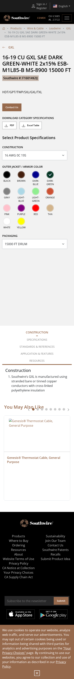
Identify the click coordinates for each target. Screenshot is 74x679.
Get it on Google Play (53, 614)
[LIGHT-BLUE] (21, 191)
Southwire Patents (55, 550)
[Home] (3, 28)
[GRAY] (6, 191)
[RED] (35, 208)
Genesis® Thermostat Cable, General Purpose (34, 460)
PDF (11, 125)
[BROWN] (21, 174)
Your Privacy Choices (18, 572)
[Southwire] (17, 18)
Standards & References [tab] (37, 346)
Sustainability (55, 536)
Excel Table (33, 125)
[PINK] (6, 208)
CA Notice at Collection (18, 568)
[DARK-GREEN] (50, 174)
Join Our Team (55, 541)
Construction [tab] (37, 332)
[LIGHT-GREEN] (35, 191)
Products (16, 28)
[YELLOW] (21, 221)
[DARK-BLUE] (35, 174)
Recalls (56, 554)
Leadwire (55, 28)
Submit (61, 600)
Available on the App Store (20, 614)
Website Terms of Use (18, 559)
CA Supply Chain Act (18, 577)
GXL (68, 28)
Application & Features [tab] (37, 353)
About (18, 554)
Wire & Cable (35, 28)
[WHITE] (6, 221)
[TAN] (50, 208)
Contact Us (12, 107)
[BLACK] (6, 174)
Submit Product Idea (55, 559)
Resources (18, 550)
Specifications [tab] (37, 339)
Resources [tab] (37, 360)
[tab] (33, 409)
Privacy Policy (18, 563)
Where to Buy (18, 541)
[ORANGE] (50, 191)
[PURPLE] (21, 208)
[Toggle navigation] (67, 18)
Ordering (18, 545)
